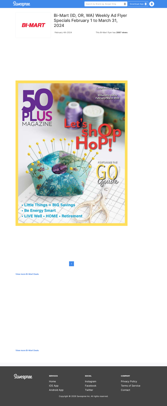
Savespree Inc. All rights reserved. (92, 396)
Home (52, 381)
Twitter (89, 390)
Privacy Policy (129, 381)
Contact (125, 390)
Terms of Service (130, 385)
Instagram (90, 381)
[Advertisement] (72, 60)
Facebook (90, 385)
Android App (56, 390)
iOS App (53, 385)
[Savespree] (13, 4)
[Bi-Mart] (33, 25)
